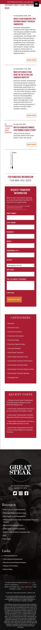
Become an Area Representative (14, 562)
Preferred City (13, 251)
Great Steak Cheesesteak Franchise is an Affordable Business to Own (20, 422)
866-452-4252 (22, 488)
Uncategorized (13, 377)
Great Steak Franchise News (18, 365)
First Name (12, 213)
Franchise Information (16, 336)
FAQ (4, 535)
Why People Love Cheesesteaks (14, 516)
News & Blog (7, 569)
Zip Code (10, 270)
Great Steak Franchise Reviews (18, 373)
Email (9, 241)
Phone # (10, 232)
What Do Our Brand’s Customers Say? (16, 532)
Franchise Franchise (15, 332)
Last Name (11, 223)
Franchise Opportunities (16, 344)
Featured (11, 323)
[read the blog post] (9, 129)
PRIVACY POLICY (25, 585)
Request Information (10, 566)
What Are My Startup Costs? (13, 525)
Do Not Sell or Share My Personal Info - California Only (20, 593)
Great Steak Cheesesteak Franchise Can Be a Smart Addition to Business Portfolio (20, 430)
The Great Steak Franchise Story (14, 513)
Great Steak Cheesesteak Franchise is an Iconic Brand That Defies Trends (20, 410)
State (9, 260)
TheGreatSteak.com (10, 556)
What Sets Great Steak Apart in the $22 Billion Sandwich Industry (23, 75)
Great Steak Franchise (15, 352)
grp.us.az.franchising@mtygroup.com (17, 209)
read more (31, 60)
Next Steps (7, 539)
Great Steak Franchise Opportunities (21, 369)
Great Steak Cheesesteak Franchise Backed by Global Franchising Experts (20, 416)
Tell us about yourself (16, 279)
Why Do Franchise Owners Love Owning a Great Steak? (25, 129)
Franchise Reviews (14, 348)
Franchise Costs (13, 328)
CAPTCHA (10, 293)
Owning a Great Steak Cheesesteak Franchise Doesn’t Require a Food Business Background (20, 402)
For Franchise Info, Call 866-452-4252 (22, 2)
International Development (13, 559)
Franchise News (13, 340)
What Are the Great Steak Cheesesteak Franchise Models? (20, 521)
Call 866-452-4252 (20, 180)
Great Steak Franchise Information (20, 361)
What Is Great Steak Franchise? (14, 510)
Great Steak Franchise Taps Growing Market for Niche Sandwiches (25, 21)
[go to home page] (21, 471)
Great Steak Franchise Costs (18, 357)
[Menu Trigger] (36, 4)
